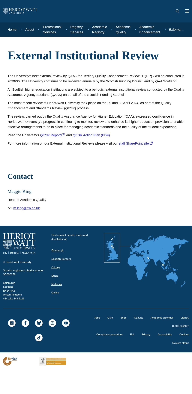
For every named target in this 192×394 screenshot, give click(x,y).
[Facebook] (25, 347)
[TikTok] (38, 361)
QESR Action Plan (88, 159)
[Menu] (185, 11)
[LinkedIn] (11, 347)
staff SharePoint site (142, 167)
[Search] (177, 11)
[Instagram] (52, 347)
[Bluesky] (38, 347)
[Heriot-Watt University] (20, 11)
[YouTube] (65, 347)
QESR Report (51, 159)
